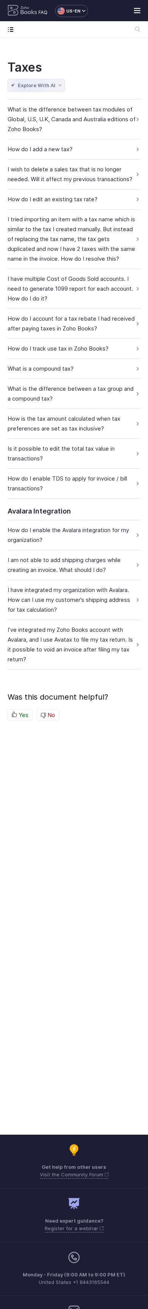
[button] (67, 11)
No (50, 715)
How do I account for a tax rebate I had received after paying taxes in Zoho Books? (71, 323)
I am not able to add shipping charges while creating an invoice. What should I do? (64, 564)
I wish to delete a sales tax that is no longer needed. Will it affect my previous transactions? (70, 174)
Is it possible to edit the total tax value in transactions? (61, 453)
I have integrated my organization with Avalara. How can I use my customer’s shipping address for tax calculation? (69, 599)
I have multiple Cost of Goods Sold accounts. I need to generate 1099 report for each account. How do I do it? (70, 288)
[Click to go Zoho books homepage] (22, 11)
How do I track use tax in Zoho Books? (58, 348)
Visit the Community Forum (72, 1174)
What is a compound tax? (41, 368)
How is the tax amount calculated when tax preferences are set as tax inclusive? (64, 423)
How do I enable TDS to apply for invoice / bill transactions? (67, 483)
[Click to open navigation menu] (12, 29)
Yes (22, 715)
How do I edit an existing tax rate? (53, 199)
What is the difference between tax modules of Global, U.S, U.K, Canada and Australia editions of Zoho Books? (71, 119)
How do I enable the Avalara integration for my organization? (68, 534)
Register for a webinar (72, 1228)
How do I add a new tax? (40, 149)
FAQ (42, 12)
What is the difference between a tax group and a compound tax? (71, 393)
